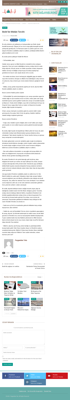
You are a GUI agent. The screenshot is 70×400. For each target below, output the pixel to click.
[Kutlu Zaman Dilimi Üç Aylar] (53, 106)
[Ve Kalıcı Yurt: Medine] (23, 285)
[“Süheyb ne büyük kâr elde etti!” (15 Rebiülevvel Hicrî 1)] (53, 133)
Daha (45, 4)
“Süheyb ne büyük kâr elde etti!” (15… (62, 133)
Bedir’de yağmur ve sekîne (10, 266)
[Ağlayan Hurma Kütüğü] (37, 302)
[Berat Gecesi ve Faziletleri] (53, 80)
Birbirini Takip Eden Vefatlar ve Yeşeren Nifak (63, 113)
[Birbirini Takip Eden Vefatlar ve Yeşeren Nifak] (10, 285)
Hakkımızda (25, 4)
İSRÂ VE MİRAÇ (62, 86)
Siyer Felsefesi (31, 19)
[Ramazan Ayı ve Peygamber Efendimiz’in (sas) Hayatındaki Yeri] (53, 70)
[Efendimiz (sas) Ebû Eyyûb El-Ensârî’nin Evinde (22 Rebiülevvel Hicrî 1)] (53, 123)
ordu (12, 252)
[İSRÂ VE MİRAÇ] (53, 88)
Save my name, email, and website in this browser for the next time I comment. (22, 359)
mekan (7, 252)
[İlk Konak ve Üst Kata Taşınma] (37, 285)
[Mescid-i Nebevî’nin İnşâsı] (23, 302)
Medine (5, 27)
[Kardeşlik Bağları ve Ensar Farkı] (10, 302)
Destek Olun (47, 391)
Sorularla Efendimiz (43, 19)
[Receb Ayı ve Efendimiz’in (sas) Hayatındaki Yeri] (53, 96)
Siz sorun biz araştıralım (36, 4)
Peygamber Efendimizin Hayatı (13, 19)
